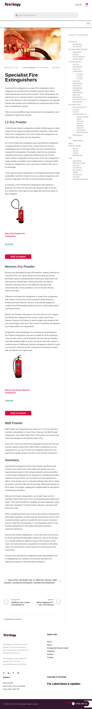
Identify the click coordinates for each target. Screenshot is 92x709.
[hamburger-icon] (88, 23)
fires (30, 580)
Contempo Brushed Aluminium (80, 123)
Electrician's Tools (79, 163)
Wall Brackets (77, 155)
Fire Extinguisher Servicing (78, 49)
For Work (80, 78)
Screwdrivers (77, 167)
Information (56, 67)
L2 (34, 580)
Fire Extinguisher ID (80, 114)
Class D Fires (13, 580)
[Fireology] (13, 4)
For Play (79, 76)
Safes (71, 143)
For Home (80, 74)
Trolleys (75, 153)
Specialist (76, 90)
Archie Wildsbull (29, 67)
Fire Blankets (77, 44)
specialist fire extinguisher (22, 582)
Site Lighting (77, 170)
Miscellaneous (78, 135)
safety (54, 580)
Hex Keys (76, 165)
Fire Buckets (77, 46)
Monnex (48, 580)
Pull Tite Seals (78, 59)
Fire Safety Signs (75, 104)
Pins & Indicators (79, 56)
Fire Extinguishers (75, 61)
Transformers (77, 174)
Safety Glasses (78, 140)
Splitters (75, 172)
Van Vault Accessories (80, 179)
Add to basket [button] (18, 256)
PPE (70, 138)
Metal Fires (40, 580)
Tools (70, 158)
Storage (75, 150)
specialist (7, 582)
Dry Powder (23, 580)
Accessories (73, 41)
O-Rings (76, 54)
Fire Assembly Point (80, 107)
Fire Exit (76, 112)
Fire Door (76, 109)
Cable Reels (77, 161)
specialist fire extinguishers (44, 582)
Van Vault (76, 177)
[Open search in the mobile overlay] (46, 15)
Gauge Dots (77, 52)
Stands (75, 148)
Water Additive (78, 92)
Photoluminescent (82, 132)
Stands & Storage (75, 145)
